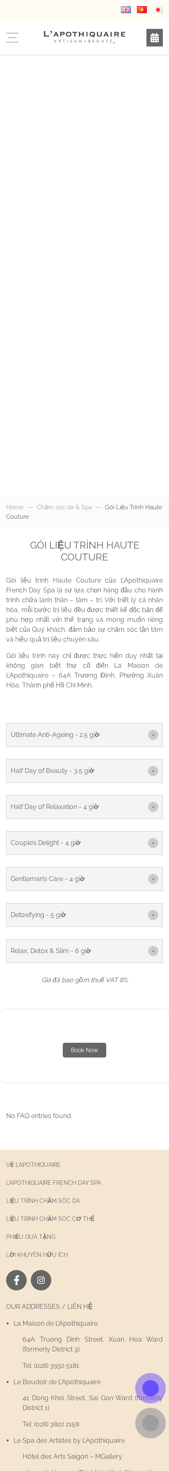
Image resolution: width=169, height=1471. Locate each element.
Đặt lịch (154, 38)
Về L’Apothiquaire (33, 1165)
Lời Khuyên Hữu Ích (37, 1255)
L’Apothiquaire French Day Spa (53, 1183)
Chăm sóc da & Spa (64, 507)
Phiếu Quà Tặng (30, 1237)
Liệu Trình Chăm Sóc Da (43, 1201)
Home (15, 507)
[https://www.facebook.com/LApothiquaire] (16, 1280)
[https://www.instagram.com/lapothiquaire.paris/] (41, 1280)
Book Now (84, 1050)
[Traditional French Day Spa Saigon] (84, 37)
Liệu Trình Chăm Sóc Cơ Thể (50, 1219)
